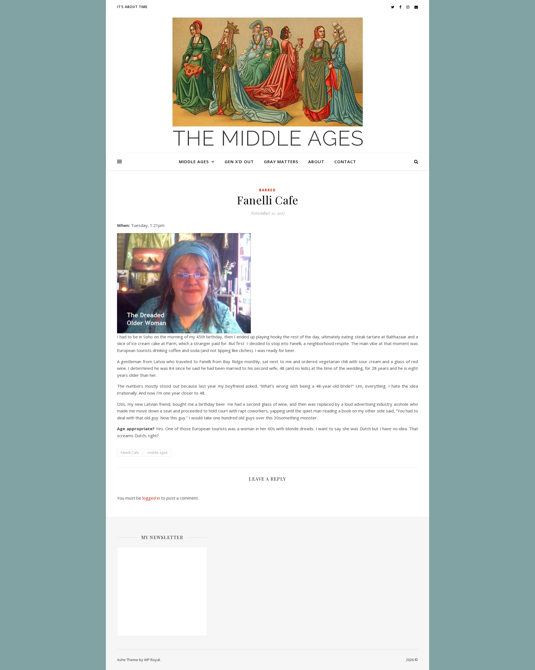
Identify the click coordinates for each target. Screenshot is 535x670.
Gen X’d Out (239, 161)
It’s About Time (132, 6)
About (316, 161)
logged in (151, 498)
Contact (345, 161)
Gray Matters (281, 161)
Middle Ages (194, 161)
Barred (267, 190)
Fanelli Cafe (130, 452)
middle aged (157, 452)
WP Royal (152, 659)
